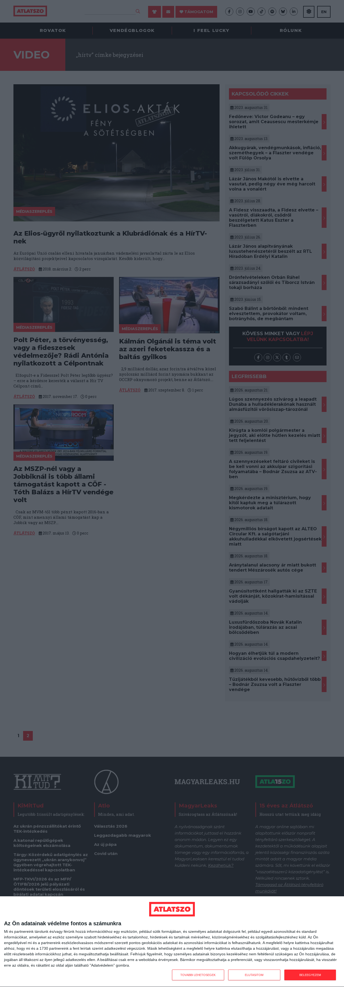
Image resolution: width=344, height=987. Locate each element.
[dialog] (172, 942)
